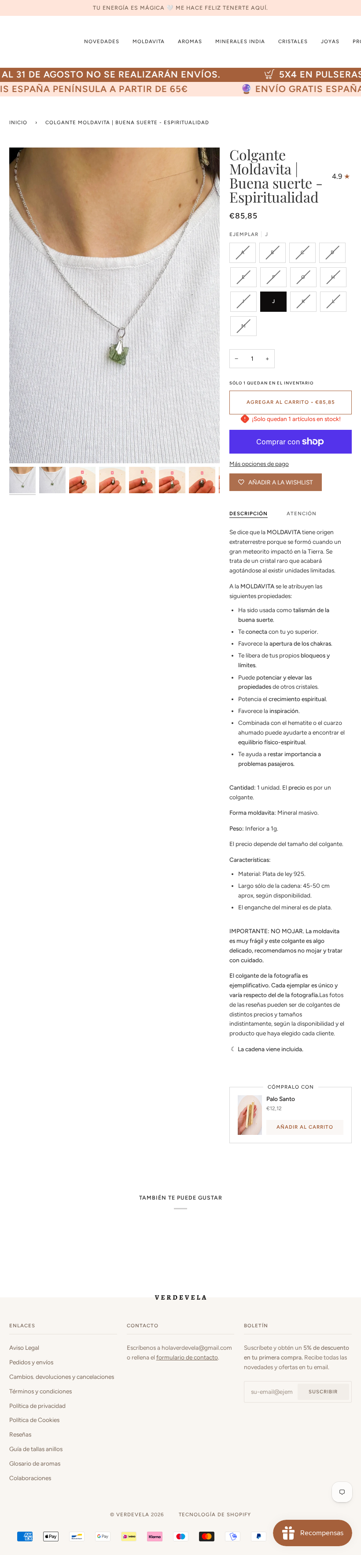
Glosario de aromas (34, 1463)
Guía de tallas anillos (36, 1448)
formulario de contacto (187, 1357)
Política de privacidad (37, 1405)
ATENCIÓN (302, 513)
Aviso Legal (24, 1347)
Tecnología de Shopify (215, 1514)
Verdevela (132, 1514)
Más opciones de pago (259, 463)
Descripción (248, 513)
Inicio (18, 122)
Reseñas (20, 1434)
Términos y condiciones (40, 1391)
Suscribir (323, 1392)
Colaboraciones (30, 1477)
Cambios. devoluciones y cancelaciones (61, 1376)
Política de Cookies (34, 1419)
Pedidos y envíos (31, 1362)
